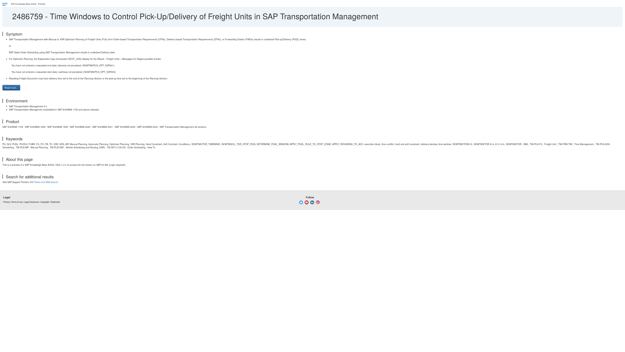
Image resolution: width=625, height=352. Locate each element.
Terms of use (16, 201)
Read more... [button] (11, 87)
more (63, 164)
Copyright (44, 201)
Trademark (55, 201)
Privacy (6, 201)
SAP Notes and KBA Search (43, 182)
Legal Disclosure (31, 201)
